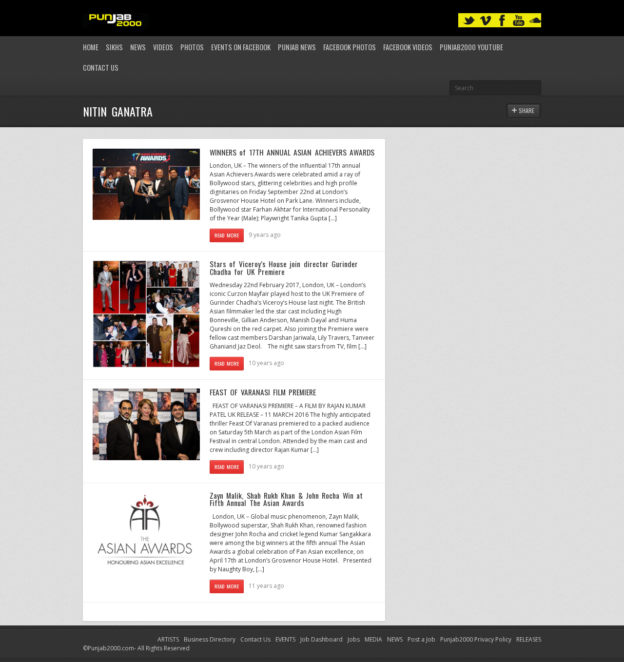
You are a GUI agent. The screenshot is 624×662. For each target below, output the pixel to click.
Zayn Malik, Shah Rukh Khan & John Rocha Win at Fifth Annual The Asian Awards (286, 499)
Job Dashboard (321, 639)
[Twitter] (469, 21)
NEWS (395, 639)
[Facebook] (502, 21)
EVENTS (285, 639)
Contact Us (100, 67)
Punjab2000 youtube (471, 47)
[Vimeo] (485, 21)
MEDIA (373, 639)
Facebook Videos (407, 47)
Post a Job (421, 639)
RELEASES (528, 639)
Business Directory (209, 639)
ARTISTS (168, 639)
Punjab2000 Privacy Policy (475, 639)
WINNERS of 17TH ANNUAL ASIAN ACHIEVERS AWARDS (292, 152)
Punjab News (297, 47)
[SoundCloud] (535, 21)
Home (90, 47)
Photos (192, 47)
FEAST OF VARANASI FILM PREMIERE (263, 392)
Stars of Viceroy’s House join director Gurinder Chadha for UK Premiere (284, 267)
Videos (163, 47)
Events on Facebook (241, 47)
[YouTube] (519, 21)
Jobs (354, 639)
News (138, 47)
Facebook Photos (349, 47)
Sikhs (114, 47)
